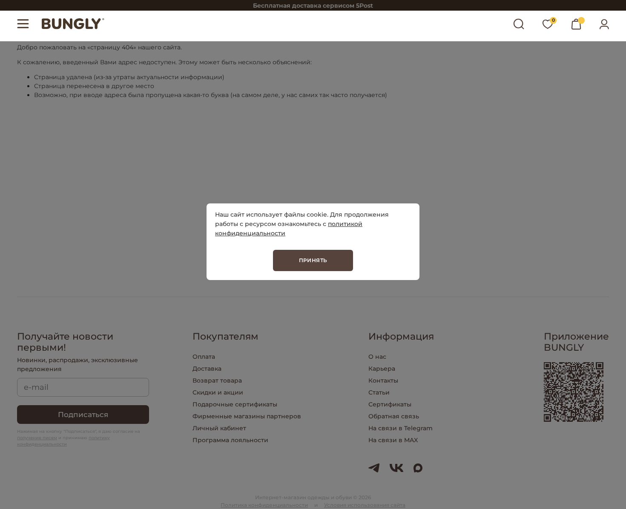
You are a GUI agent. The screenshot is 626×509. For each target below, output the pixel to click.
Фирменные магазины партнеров (246, 416)
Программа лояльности (230, 440)
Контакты (383, 380)
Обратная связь (393, 416)
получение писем (37, 437)
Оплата (203, 356)
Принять (313, 260)
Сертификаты (389, 404)
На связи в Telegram (400, 428)
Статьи (379, 392)
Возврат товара (217, 380)
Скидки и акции (217, 392)
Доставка (206, 368)
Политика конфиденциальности (264, 505)
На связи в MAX (393, 440)
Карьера (381, 368)
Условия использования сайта (364, 505)
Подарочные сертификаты (234, 404)
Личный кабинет (219, 428)
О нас (377, 356)
